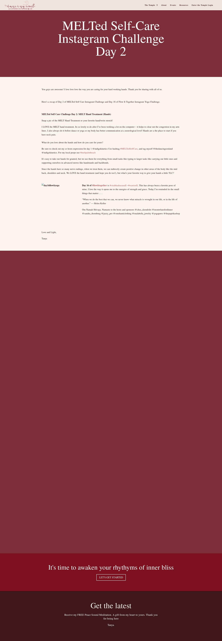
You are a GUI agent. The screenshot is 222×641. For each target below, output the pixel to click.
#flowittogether (99, 185)
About (164, 5)
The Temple (150, 5)
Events (173, 5)
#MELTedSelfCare (129, 148)
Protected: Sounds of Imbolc (41, 383)
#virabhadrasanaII (118, 185)
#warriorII (133, 185)
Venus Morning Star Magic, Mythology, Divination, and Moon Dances (80, 401)
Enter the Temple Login (202, 5)
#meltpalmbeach (88, 152)
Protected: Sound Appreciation (43, 542)
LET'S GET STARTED (111, 577)
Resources (183, 5)
